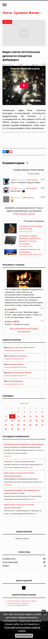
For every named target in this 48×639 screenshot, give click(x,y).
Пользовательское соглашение (17, 603)
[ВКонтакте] (3, 151)
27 (42, 425)
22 (12, 425)
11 (30, 416)
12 (36, 416)
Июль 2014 (24, 403)
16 (18, 420)
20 (42, 420)
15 (12, 420)
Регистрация (21, 213)
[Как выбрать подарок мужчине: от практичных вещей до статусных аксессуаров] (10, 245)
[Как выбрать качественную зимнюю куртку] (10, 233)
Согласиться (24, 636)
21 (6, 425)
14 (6, 420)
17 (24, 420)
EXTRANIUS (7, 485)
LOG (22, 384)
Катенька (24, 367)
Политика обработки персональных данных (22, 601)
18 (30, 420)
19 (36, 420)
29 (12, 429)
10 (24, 416)
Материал (32, 180)
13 (42, 416)
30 (18, 429)
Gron (8, 456)
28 (6, 429)
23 (18, 425)
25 (30, 425)
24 (24, 425)
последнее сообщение (11, 350)
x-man (22, 350)
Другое (35, 64)
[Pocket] (10, 151)
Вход (31, 213)
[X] (7, 151)
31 (24, 429)
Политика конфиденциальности (18, 605)
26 (36, 425)
